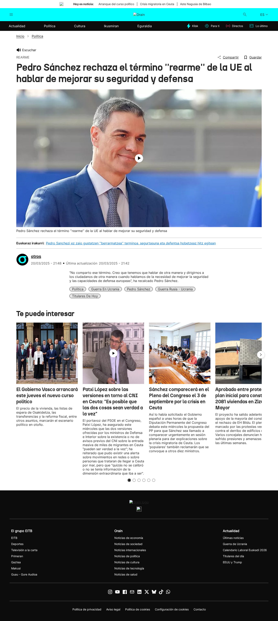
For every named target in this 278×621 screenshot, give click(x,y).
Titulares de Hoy (85, 296)
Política (77, 289)
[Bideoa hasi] (139, 158)
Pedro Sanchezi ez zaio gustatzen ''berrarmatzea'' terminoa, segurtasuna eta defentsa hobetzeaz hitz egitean (131, 243)
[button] (261, 355)
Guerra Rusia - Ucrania (175, 289)
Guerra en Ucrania (105, 289)
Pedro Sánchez (138, 289)
